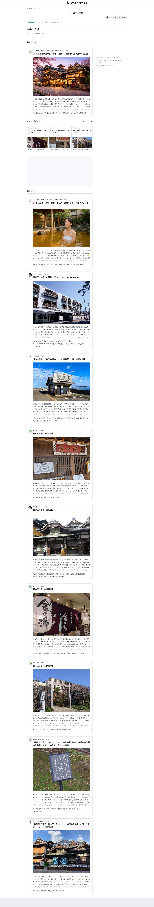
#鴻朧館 (74, 653)
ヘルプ (112, 61)
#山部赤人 (77, 809)
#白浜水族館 (53, 421)
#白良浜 (67, 344)
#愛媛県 (44, 891)
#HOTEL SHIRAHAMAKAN (42, 344)
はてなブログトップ (101, 62)
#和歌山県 (44, 418)
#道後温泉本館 (38, 113)
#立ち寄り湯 (60, 574)
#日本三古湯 (56, 113)
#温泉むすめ (61, 418)
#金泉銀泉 (62, 264)
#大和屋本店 (45, 497)
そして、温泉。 (37, 274)
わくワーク (36, 430)
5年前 (47, 739)
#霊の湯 (61, 576)
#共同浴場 (36, 576)
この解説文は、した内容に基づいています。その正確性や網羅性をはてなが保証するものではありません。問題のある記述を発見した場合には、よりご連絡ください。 (37, 34)
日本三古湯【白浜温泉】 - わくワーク (81, 132)
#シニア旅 (74, 113)
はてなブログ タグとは (102, 61)
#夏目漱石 (82, 113)
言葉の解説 (31, 22)
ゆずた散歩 (36, 356)
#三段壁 (35, 421)
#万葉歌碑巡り (38, 809)
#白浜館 (68, 341)
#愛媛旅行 (47, 113)
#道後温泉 (36, 497)
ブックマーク (32, 128)
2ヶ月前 (66, 51)
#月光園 (81, 653)
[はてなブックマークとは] (39, 121)
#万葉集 (46, 809)
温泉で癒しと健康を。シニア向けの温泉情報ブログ (47, 51)
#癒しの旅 (79, 264)
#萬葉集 (53, 809)
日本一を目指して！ (38, 821)
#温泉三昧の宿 (60, 341)
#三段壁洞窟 (44, 421)
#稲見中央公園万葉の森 (65, 809)
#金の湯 (53, 653)
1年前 (65, 199)
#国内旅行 (36, 418)
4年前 (42, 430)
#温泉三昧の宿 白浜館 (46, 341)
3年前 (42, 356)
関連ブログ (54, 22)
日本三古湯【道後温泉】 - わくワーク (59, 132)
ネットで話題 (43, 22)
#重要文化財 (66, 113)
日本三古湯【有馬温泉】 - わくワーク (37, 132)
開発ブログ (118, 61)
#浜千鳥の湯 (66, 730)
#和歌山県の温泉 (57, 344)
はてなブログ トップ (34, 8)
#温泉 (35, 341)
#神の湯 (55, 576)
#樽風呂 (73, 344)
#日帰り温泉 (69, 574)
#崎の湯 (79, 418)
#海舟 (59, 730)
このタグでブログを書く (119, 17)
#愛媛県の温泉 (46, 576)
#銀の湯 (60, 653)
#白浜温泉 (81, 344)
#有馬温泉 (36, 264)
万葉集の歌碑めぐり (38, 739)
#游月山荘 (67, 653)
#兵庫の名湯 (45, 264)
